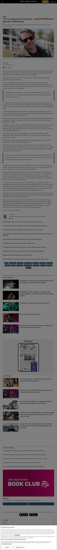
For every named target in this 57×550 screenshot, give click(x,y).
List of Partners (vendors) (6, 544)
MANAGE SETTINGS (19, 547)
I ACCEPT (7, 547)
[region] (28, 537)
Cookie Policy (17, 535)
